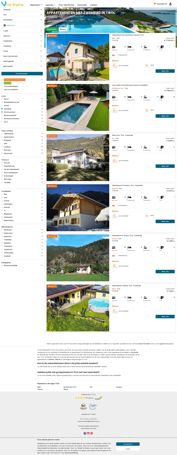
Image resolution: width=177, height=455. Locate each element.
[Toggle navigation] (175, 4)
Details (128, 449)
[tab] (52, 29)
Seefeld (51, 359)
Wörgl (66, 389)
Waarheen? (35, 5)
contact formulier (143, 344)
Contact (93, 5)
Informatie (82, 5)
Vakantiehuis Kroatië (88, 428)
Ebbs (39, 387)
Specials (50, 5)
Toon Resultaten (22, 74)
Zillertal (57, 359)
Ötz (91, 387)
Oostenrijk (134, 352)
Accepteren (128, 444)
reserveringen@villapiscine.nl (88, 421)
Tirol (41, 355)
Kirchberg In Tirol (70, 387)
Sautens (119, 387)
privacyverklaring (71, 453)
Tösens (40, 389)
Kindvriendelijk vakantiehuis (88, 426)
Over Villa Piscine (66, 5)
